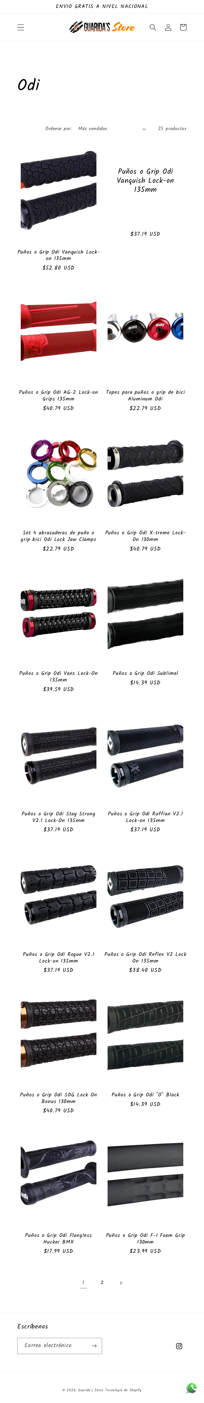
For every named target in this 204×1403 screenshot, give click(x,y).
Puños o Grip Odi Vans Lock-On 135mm (58, 676)
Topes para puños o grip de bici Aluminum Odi (145, 395)
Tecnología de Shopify (123, 1390)
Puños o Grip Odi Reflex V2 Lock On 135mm (145, 957)
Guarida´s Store (90, 1390)
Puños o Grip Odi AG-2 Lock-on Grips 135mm (58, 395)
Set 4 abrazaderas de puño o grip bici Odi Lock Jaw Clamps (58, 536)
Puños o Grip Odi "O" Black (145, 1095)
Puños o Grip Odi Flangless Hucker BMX (58, 1238)
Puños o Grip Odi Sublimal (145, 673)
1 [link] (83, 1282)
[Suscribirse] (94, 1346)
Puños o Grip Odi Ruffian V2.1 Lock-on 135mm (145, 817)
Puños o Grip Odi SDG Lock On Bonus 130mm (58, 1098)
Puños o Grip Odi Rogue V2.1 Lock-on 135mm (58, 957)
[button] (20, 27)
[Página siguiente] (120, 1282)
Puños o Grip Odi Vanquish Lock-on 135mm (59, 255)
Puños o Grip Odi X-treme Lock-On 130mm (145, 536)
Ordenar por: (58, 129)
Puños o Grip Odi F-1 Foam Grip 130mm (145, 1238)
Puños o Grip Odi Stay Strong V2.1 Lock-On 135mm (58, 817)
